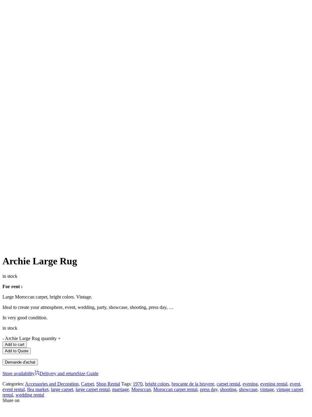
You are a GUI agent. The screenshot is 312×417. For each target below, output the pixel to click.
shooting (228, 389)
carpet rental (228, 383)
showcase (248, 389)
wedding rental (30, 394)
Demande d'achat (20, 362)
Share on (11, 400)
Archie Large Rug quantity (31, 338)
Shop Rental (108, 383)
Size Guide (87, 373)
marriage (120, 389)
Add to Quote (16, 351)
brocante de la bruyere (193, 383)
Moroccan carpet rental (175, 389)
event (295, 383)
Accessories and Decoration (52, 383)
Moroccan (141, 389)
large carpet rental (93, 389)
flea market (37, 389)
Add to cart (14, 344)
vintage (267, 389)
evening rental (273, 383)
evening (250, 383)
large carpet (62, 389)
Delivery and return (58, 373)
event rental (13, 389)
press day (209, 389)
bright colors (157, 383)
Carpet (87, 383)
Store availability (18, 373)
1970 (138, 383)
